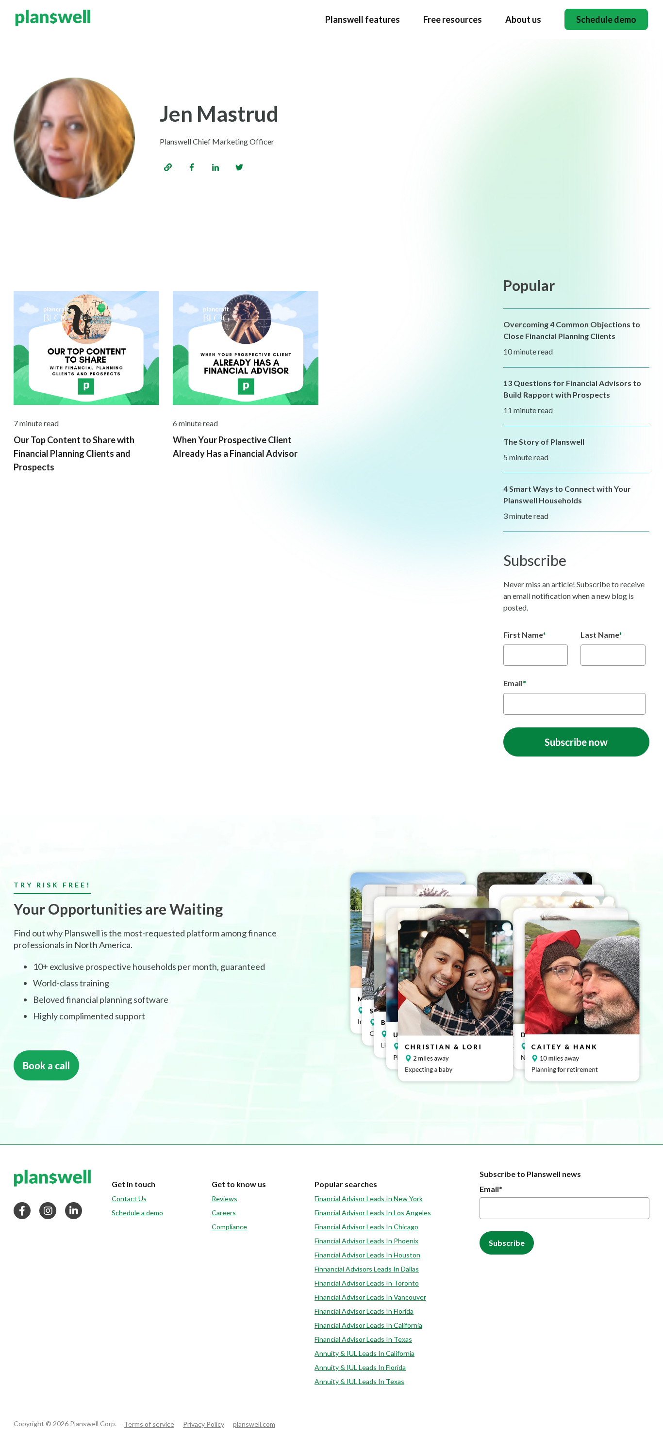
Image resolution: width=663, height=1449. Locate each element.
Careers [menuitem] (224, 1212)
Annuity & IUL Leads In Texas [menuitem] (359, 1381)
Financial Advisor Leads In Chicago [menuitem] (366, 1227)
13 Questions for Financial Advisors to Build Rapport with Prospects (572, 388)
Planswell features (362, 19)
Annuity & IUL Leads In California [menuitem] (364, 1353)
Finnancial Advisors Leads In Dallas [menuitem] (367, 1269)
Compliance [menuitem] (229, 1227)
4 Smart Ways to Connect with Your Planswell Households (567, 494)
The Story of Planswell (543, 441)
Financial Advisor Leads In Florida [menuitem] (364, 1311)
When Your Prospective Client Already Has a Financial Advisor (235, 447)
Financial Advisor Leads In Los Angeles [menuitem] (373, 1212)
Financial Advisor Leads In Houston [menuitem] (367, 1255)
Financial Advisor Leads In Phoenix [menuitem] (366, 1241)
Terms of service (149, 1424)
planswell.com (254, 1424)
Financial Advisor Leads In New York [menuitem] (369, 1198)
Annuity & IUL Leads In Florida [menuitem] (360, 1367)
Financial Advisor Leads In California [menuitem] (368, 1325)
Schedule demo (606, 20)
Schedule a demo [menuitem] (137, 1212)
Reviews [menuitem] (224, 1198)
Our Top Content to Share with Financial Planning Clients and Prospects (74, 453)
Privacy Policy (203, 1424)
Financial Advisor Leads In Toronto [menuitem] (367, 1283)
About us (523, 19)
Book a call (46, 1065)
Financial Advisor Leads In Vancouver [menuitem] (370, 1297)
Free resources (452, 19)
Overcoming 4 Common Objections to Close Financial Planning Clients (571, 330)
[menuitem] (137, 1184)
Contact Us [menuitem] (129, 1198)
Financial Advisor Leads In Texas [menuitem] (363, 1339)
